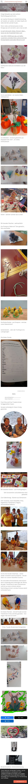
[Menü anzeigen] (26, 1)
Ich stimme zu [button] (20, 781)
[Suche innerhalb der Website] (1, 1)
